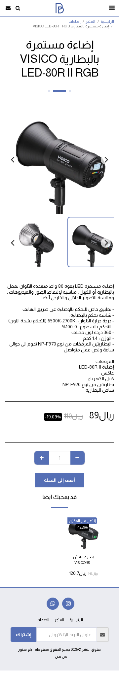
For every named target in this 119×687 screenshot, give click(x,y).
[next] (13, 160)
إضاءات (74, 21)
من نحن (61, 656)
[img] (83, 531)
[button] (111, 8)
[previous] (106, 160)
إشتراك (23, 634)
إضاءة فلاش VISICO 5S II (83, 560)
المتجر (90, 21)
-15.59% (82, 527)
